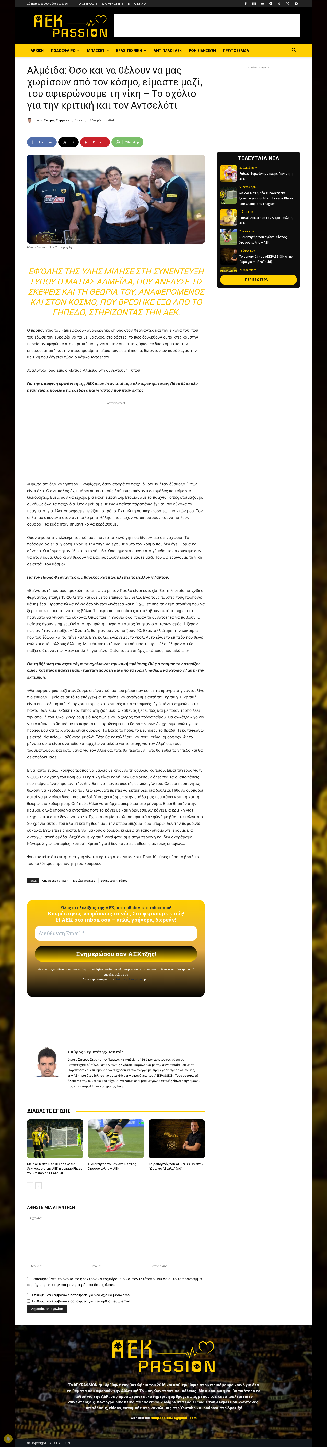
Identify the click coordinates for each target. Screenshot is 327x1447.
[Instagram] (254, 3)
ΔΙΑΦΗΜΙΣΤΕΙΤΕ (112, 3)
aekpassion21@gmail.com (174, 1418)
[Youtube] (296, 3)
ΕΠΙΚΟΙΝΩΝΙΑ (137, 3)
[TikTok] (279, 3)
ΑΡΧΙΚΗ (37, 50)
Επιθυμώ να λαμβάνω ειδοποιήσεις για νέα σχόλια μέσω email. (82, 1295)
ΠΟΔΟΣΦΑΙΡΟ (63, 50)
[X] (287, 3)
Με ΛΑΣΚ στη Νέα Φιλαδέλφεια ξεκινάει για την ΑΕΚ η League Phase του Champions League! (54, 1168)
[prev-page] (30, 1185)
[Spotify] (271, 3)
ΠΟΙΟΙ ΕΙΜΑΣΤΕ (87, 3)
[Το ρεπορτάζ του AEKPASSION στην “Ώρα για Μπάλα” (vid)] (177, 1138)
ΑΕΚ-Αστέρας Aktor (55, 880)
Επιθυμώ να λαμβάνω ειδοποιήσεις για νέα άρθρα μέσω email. (81, 1301)
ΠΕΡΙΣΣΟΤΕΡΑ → (258, 280)
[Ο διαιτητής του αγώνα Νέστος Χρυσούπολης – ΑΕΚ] (116, 1138)
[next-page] (38, 1185)
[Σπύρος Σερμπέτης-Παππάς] (30, 120)
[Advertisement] (207, 25)
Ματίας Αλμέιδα (84, 880)
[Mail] (262, 3)
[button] (294, 50)
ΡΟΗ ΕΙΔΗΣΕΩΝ (202, 50)
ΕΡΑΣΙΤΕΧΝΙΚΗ (129, 50)
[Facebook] (245, 3)
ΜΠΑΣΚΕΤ (96, 50)
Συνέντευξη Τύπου (114, 880)
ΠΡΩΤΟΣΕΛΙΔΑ (236, 50)
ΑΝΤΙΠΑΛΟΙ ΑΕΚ (168, 50)
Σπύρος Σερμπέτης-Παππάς (65, 120)
